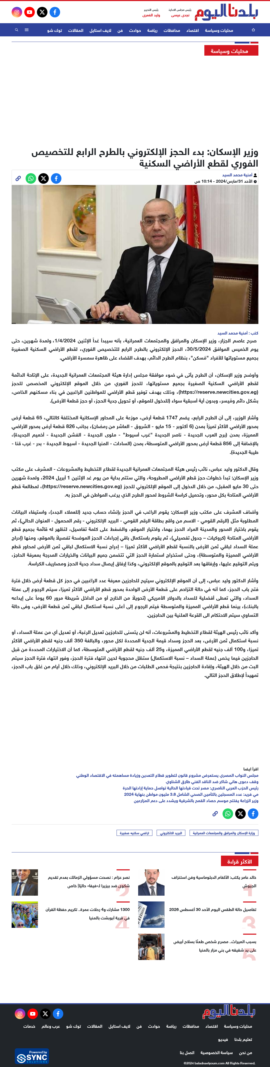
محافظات (172, 29)
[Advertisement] (135, 99)
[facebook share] (56, 178)
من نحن (245, 1051)
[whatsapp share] (31, 178)
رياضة (152, 29)
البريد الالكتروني (171, 833)
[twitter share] (43, 178)
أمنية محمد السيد (237, 174)
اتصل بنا (187, 1051)
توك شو (54, 29)
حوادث (135, 29)
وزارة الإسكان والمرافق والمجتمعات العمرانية (224, 833)
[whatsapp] (18, 178)
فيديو (223, 1038)
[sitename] (228, 1011)
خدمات (29, 1025)
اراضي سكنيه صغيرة (134, 833)
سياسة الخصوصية (217, 1051)
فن (120, 29)
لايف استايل (100, 29)
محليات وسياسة (219, 29)
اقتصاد (192, 29)
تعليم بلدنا (243, 1038)
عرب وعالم (51, 1025)
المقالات (75, 29)
